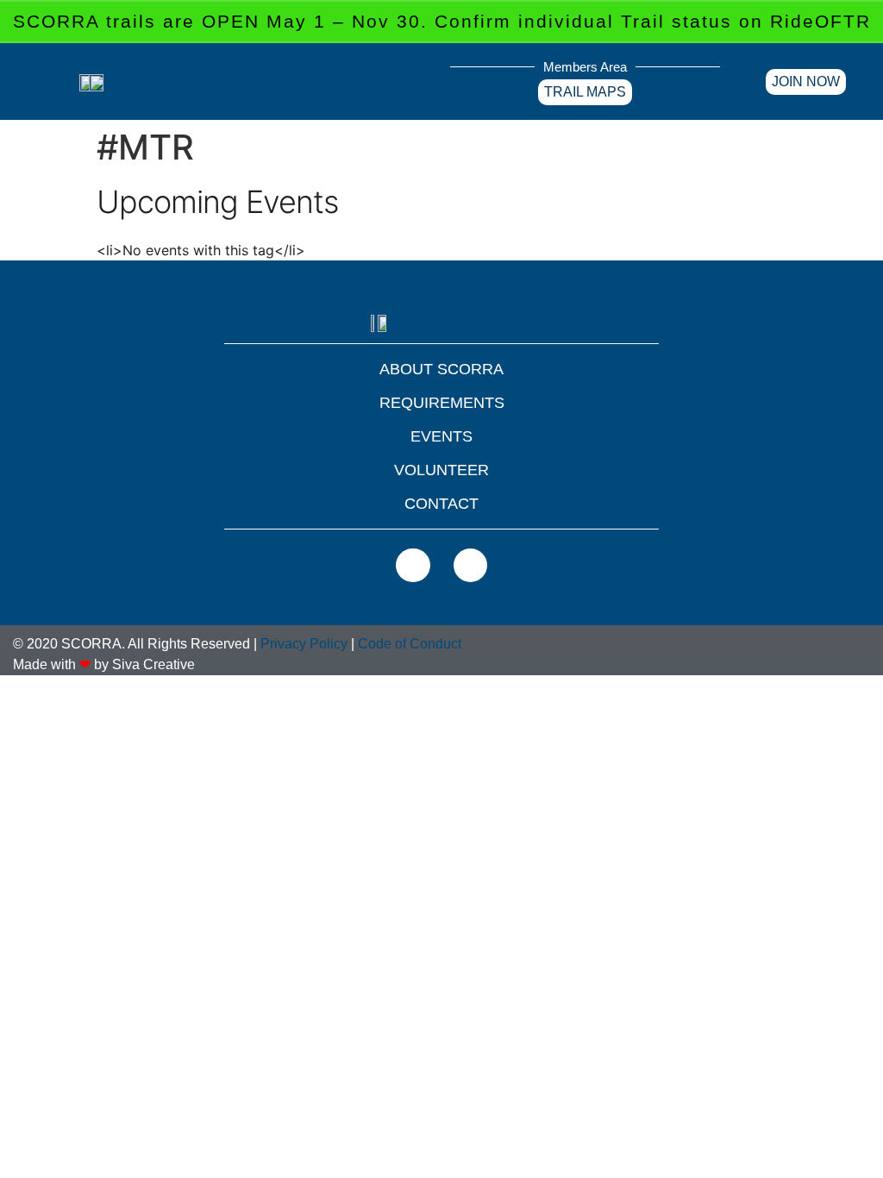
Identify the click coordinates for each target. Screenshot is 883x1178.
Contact (441, 503)
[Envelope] (471, 565)
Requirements (441, 402)
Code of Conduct (409, 643)
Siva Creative (153, 664)
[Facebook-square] (413, 565)
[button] (424, 73)
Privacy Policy (304, 643)
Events (441, 436)
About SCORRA (441, 369)
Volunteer (441, 470)
